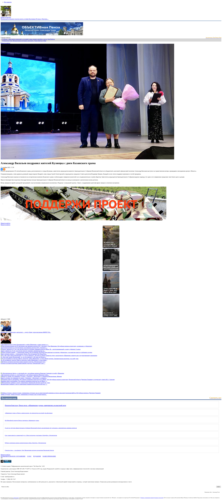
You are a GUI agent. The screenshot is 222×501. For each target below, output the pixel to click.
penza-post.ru (16, 497)
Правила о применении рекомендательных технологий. (152, 497)
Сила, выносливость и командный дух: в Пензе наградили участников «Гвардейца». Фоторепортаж (31, 435)
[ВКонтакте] (2, 169)
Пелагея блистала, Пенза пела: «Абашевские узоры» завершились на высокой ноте (35, 405)
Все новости (8, 2)
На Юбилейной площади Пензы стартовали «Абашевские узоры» (22, 420)
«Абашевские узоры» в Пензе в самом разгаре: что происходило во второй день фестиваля (28, 413)
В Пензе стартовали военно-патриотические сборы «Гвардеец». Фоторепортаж (25, 443)
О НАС (29, 456)
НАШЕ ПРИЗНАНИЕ (49, 456)
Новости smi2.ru (5, 43)
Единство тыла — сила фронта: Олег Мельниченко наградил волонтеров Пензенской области (29, 450)
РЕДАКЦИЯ (37, 456)
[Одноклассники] (4, 169)
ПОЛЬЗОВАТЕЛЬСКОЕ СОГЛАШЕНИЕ (13, 456)
